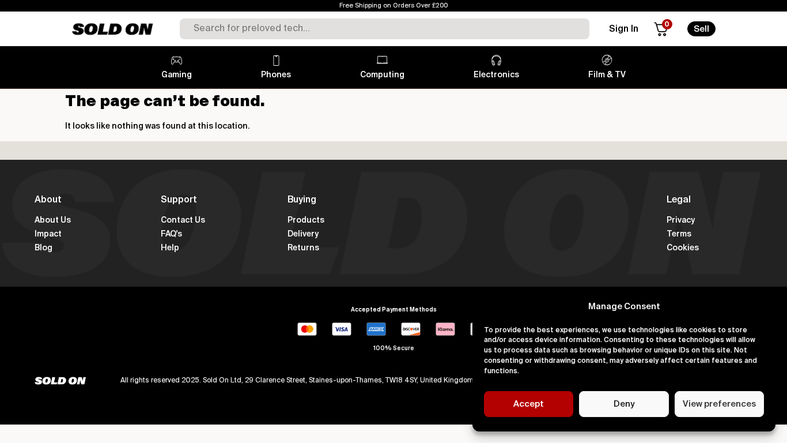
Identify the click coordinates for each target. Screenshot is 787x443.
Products (305, 220)
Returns (303, 248)
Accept (528, 404)
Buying (301, 200)
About (48, 200)
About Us (53, 220)
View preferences (719, 404)
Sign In (623, 29)
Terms (679, 234)
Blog (43, 248)
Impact (48, 234)
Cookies (683, 248)
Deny (624, 404)
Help (170, 248)
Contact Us (183, 220)
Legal (679, 200)
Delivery (303, 234)
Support (179, 200)
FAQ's (171, 234)
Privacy (681, 220)
